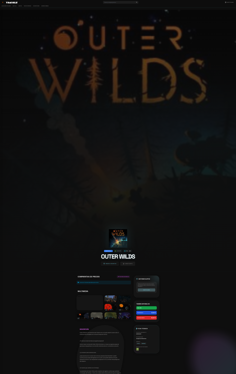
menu (2, 2)
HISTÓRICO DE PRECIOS (123, 277)
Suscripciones (36, 5)
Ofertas (20, 5)
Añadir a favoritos (109, 264)
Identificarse (146, 289)
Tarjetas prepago (27, 5)
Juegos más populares (6, 5)
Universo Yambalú (45, 5)
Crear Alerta (128, 264)
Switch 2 (14, 5)
